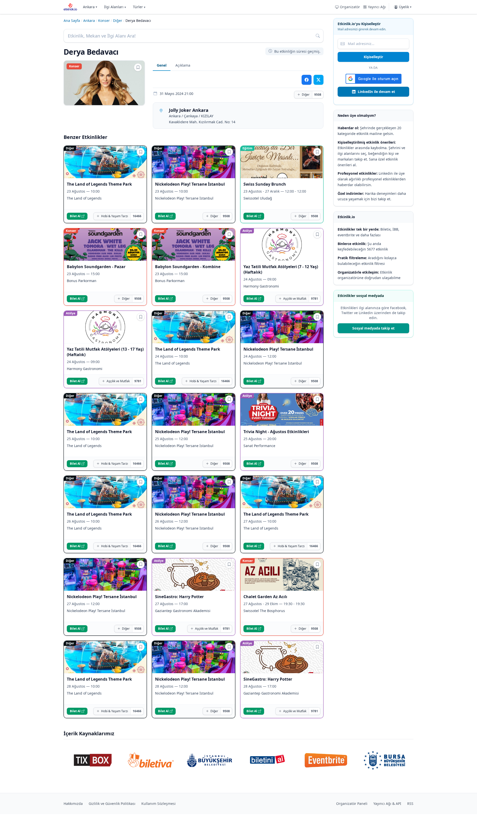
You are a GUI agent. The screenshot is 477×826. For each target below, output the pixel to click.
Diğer (117, 20)
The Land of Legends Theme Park (99, 184)
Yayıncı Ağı (377, 6)
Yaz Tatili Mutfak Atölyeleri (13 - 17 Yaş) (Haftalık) (105, 351)
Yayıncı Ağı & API (387, 803)
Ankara (90, 6)
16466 (137, 216)
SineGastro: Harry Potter (179, 596)
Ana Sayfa (72, 20)
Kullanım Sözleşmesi (158, 803)
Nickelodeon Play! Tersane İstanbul (190, 184)
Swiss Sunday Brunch (264, 184)
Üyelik (405, 6)
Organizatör (350, 6)
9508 (317, 94)
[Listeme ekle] (138, 67)
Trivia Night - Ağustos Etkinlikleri (276, 431)
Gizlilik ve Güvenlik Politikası (112, 803)
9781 (314, 298)
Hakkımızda (73, 803)
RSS (410, 803)
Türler (139, 6)
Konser (104, 20)
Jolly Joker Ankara (188, 110)
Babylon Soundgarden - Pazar (96, 266)
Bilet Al (75, 216)
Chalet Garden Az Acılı (265, 596)
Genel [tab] (161, 65)
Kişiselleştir (373, 56)
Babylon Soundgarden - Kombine (187, 266)
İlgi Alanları (115, 6)
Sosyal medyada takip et (373, 328)
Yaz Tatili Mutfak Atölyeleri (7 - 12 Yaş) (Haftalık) (280, 269)
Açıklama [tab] (182, 65)
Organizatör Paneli (351, 803)
